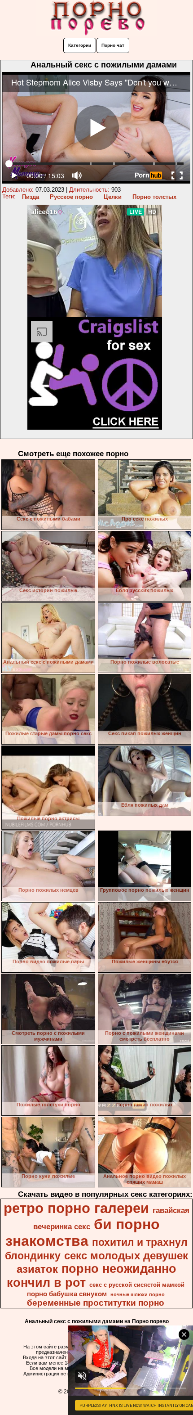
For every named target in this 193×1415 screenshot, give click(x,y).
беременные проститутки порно (95, 1302)
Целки (113, 196)
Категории (79, 45)
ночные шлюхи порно (137, 1294)
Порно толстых (154, 196)
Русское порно (71, 196)
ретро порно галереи (76, 1208)
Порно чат (112, 45)
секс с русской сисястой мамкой (136, 1284)
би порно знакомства (82, 1232)
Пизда (30, 196)
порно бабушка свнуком (67, 1294)
